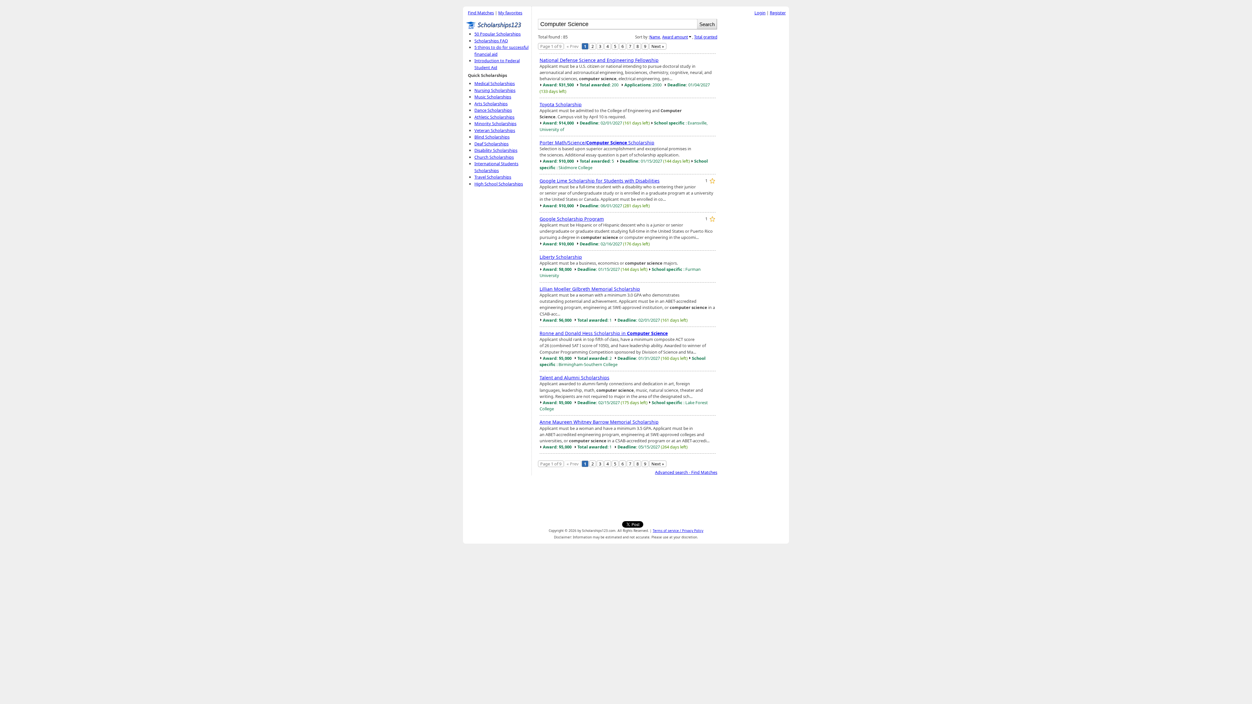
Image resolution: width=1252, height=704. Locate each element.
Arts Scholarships (491, 104)
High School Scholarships (498, 184)
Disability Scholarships (495, 150)
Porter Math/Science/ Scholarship (597, 142)
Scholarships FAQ (491, 41)
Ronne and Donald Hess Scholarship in (604, 333)
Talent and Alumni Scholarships (574, 377)
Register (778, 13)
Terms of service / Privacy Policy (678, 530)
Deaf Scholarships (491, 144)
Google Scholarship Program (572, 219)
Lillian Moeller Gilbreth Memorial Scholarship (590, 289)
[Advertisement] (755, 117)
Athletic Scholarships (494, 117)
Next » (657, 46)
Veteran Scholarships (494, 130)
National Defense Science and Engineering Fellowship (599, 60)
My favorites (510, 13)
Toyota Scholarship (561, 104)
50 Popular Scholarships (497, 34)
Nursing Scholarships (494, 90)
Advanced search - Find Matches (686, 472)
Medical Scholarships (494, 83)
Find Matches (481, 13)
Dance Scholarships (493, 110)
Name (654, 37)
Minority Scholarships (495, 123)
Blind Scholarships (492, 137)
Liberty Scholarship (561, 257)
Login (760, 13)
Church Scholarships (494, 157)
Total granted (705, 37)
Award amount (675, 37)
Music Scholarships (492, 97)
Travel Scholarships (492, 177)
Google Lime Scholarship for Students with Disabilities (600, 181)
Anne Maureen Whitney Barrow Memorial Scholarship (599, 422)
